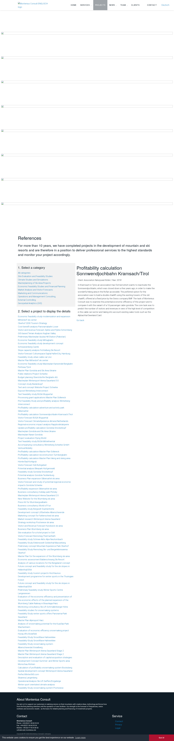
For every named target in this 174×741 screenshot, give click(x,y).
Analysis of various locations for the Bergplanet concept (44, 563)
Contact (152, 5)
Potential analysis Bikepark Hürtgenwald (36, 468)
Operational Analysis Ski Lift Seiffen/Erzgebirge (39, 681)
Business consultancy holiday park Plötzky (37, 492)
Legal (117, 728)
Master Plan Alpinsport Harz (30, 620)
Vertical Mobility (25, 448)
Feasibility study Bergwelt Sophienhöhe (36, 509)
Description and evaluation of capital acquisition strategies (45, 657)
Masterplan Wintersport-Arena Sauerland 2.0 (38, 495)
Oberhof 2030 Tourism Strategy (32, 323)
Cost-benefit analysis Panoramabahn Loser (38, 326)
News (112, 5)
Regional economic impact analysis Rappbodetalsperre (43, 424)
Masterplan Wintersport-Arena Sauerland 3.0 (38, 380)
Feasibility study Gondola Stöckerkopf (35, 472)
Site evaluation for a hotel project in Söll (36, 532)
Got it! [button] (161, 738)
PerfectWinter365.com (28, 674)
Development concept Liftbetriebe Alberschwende (41, 512)
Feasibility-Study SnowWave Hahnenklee (36, 637)
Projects (100, 5)
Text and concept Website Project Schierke (38, 387)
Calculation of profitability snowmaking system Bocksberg (45, 667)
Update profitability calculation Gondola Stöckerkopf (42, 428)
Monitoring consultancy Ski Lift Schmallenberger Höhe (43, 607)
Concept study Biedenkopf (30, 384)
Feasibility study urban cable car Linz (34, 357)
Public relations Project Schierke (33, 374)
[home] (34, 5)
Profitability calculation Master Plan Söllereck (38, 451)
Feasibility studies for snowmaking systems (38, 610)
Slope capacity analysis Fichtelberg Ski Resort (39, 350)
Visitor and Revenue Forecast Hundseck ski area (40, 526)
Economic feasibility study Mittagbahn (35, 340)
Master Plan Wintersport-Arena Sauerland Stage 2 (41, 651)
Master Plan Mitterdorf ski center (33, 360)
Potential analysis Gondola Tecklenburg (36, 475)
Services (85, 5)
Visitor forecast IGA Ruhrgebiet (32, 465)
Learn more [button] (80, 738)
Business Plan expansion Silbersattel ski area (38, 478)
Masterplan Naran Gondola (30, 434)
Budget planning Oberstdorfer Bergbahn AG (38, 377)
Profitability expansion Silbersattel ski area (37, 489)
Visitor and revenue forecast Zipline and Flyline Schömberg (45, 330)
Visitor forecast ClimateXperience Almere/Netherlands (43, 421)
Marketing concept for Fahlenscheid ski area (38, 515)
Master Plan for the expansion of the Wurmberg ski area (44, 556)
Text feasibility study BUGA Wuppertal (35, 394)
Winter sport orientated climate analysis (36, 684)
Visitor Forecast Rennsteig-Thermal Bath (37, 536)
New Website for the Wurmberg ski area (36, 499)
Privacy (118, 724)
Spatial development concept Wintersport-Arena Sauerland (45, 671)
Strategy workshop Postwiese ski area (36, 522)
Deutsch (165, 5)
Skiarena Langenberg (27, 678)
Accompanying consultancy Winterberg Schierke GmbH (43, 445)
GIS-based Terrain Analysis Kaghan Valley (37, 333)
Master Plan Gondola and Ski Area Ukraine (37, 370)
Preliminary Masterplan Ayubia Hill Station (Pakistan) (42, 337)
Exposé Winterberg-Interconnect (33, 391)
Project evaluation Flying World (32, 438)
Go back (80, 320)
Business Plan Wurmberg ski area (33, 529)
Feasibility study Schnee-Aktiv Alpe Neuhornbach (40, 539)
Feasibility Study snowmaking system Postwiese (40, 688)
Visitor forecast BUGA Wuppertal (33, 418)
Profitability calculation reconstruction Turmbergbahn (42, 455)
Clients (135, 5)
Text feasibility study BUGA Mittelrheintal (36, 441)
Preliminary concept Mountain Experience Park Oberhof (43, 546)
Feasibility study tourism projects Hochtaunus (39, 573)
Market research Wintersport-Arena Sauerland (39, 519)
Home (73, 5)
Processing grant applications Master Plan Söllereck (42, 397)
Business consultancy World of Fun (34, 505)
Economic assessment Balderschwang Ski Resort (41, 559)
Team (123, 5)
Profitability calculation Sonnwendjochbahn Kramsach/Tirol (45, 414)
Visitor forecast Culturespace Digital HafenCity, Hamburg (44, 353)
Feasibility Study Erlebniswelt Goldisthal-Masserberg (42, 543)
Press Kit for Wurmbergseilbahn (32, 502)
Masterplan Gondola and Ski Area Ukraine (37, 431)
